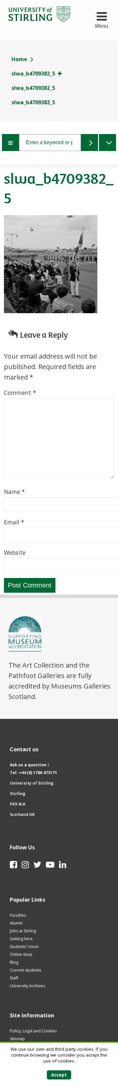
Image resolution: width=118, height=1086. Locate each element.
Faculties (18, 915)
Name (14, 492)
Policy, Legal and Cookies (33, 1031)
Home (19, 59)
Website (15, 552)
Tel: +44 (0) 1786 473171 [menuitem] (33, 772)
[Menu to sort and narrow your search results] (10, 142)
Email (14, 522)
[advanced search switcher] (107, 142)
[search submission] (89, 142)
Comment (20, 393)
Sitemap (17, 1039)
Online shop (21, 954)
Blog (14, 962)
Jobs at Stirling (23, 931)
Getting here (21, 939)
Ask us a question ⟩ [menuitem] (29, 765)
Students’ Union (24, 946)
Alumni (16, 923)
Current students (25, 970)
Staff (14, 978)
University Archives (27, 986)
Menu (101, 26)
